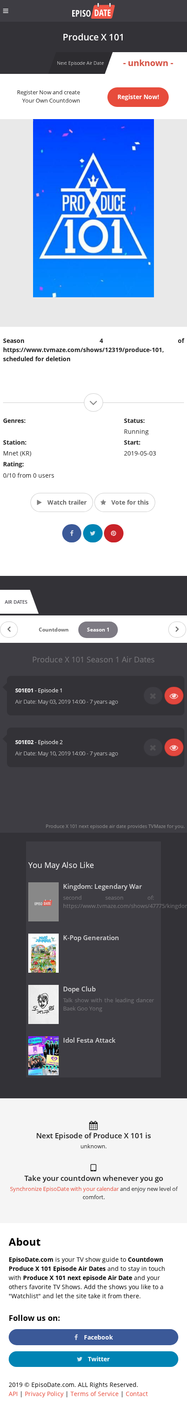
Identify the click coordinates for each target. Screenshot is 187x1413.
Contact (137, 1394)
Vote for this (129, 502)
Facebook (97, 1337)
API (13, 1394)
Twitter (98, 1359)
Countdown (54, 629)
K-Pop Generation (91, 938)
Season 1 (98, 629)
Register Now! (138, 97)
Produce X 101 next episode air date (86, 826)
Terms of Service (94, 1394)
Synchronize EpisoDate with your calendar (64, 1189)
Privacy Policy (44, 1394)
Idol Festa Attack (89, 1040)
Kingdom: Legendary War (102, 886)
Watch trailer (66, 502)
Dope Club (79, 989)
